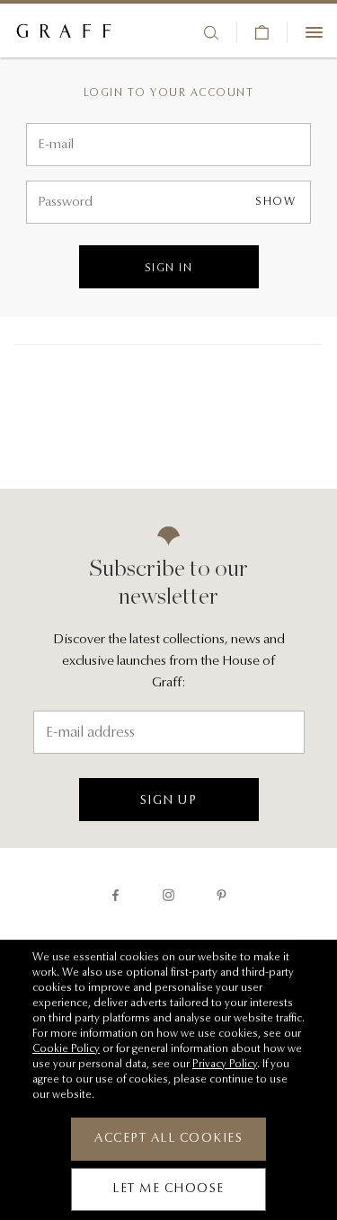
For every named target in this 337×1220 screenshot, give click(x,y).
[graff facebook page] (115, 895)
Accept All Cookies (168, 1139)
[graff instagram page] (168, 895)
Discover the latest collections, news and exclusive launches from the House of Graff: (169, 661)
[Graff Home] (63, 32)
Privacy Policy (224, 1064)
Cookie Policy (66, 1049)
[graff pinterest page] (221, 895)
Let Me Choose (168, 1189)
